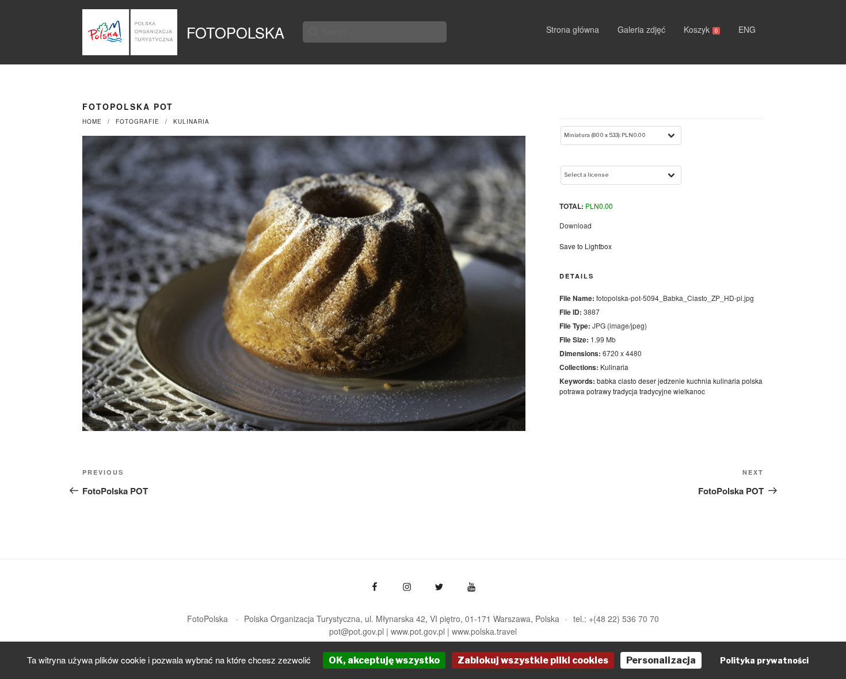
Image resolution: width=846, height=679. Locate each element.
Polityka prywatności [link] (764, 660)
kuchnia (699, 381)
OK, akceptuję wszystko (384, 660)
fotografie (137, 121)
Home (92, 121)
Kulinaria (191, 121)
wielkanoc (689, 391)
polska (752, 381)
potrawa (572, 391)
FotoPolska (235, 32)
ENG (747, 29)
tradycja (625, 391)
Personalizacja (661, 660)
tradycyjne (655, 391)
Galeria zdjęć (641, 29)
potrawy (598, 391)
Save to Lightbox (585, 246)
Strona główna (572, 29)
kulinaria (726, 381)
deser (647, 381)
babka (606, 381)
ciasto (627, 381)
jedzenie (671, 381)
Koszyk (701, 29)
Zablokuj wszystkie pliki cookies (533, 660)
